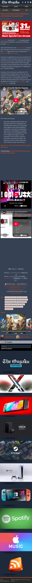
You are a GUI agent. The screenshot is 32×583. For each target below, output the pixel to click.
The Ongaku (8, 342)
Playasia (13, 302)
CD (15, 300)
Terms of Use (23, 579)
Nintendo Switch (21, 48)
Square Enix (4, 40)
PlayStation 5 (9, 307)
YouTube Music (21, 81)
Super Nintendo (22, 297)
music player (9, 304)
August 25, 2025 (16, 293)
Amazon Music (5, 83)
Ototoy (5, 51)
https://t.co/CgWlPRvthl (11, 286)
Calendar (13, 581)
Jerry (3, 19)
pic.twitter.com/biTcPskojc (16, 289)
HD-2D (16, 40)
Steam (8, 44)
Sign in (28, 579)
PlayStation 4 (18, 307)
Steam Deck (8, 309)
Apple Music (4, 145)
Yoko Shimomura (10, 297)
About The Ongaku (15, 579)
